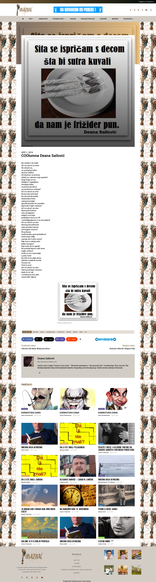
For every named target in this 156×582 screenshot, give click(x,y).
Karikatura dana (31, 412)
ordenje (68, 332)
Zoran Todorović (103, 452)
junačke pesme (50, 332)
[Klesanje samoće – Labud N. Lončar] (78, 466)
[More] (80, 339)
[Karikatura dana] (39, 399)
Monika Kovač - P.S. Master (106, 482)
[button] (150, 10)
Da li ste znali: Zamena (32, 479)
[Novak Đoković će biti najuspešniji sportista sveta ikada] (109, 554)
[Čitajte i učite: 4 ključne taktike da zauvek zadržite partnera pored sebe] (116, 434)
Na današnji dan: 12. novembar (74, 509)
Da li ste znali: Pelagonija (72, 447)
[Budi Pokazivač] (109, 570)
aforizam (35, 332)
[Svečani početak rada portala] (123, 570)
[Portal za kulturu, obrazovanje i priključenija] (24, 10)
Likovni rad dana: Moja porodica (35, 348)
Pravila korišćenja (86, 581)
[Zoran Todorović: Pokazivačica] (136, 554)
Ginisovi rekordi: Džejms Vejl (122, 348)
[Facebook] (130, 10)
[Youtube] (146, 10)
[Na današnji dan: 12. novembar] (78, 495)
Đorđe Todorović (26, 514)
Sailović (75, 332)
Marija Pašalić (64, 450)
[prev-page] (22, 419)
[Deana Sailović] (29, 366)
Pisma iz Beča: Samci (107, 509)
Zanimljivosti (63, 443)
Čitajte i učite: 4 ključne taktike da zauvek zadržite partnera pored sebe (116, 448)
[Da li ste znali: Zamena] (39, 466)
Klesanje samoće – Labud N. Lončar (76, 479)
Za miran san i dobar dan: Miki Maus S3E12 (38, 510)
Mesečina (63, 476)
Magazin (101, 443)
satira (81, 332)
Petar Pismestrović (27, 415)
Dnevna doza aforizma (31, 447)
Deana (42, 332)
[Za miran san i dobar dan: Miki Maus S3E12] (39, 495)
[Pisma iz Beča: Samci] (116, 495)
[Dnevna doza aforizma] (39, 434)
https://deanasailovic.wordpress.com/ (47, 362)
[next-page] (26, 419)
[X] (142, 10)
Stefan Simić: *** (105, 541)
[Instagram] (134, 10)
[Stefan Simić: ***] (116, 528)
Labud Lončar (64, 482)
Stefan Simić (102, 544)
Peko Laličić (25, 450)
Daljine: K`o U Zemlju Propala (35, 541)
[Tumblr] (138, 10)
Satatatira (24, 409)
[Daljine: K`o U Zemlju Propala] (39, 528)
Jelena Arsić (102, 511)
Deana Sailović (45, 358)
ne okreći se (60, 332)
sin (86, 332)
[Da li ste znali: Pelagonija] (78, 434)
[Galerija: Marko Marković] (136, 570)
